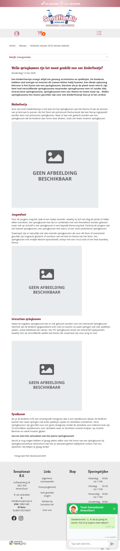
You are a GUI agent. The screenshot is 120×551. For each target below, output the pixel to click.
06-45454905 (22, 494)
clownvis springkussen (94, 118)
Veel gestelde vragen (47, 494)
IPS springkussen (61, 329)
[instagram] (21, 521)
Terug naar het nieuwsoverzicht (30, 455)
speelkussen (80, 418)
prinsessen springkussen (42, 115)
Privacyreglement (47, 487)
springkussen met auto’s (54, 228)
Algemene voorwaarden (47, 480)
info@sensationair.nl (22, 499)
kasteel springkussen (26, 228)
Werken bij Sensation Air (47, 503)
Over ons (47, 510)
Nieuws (23, 45)
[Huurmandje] (39, 34)
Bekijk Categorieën (20, 57)
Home (12, 45)
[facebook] (15, 521)
